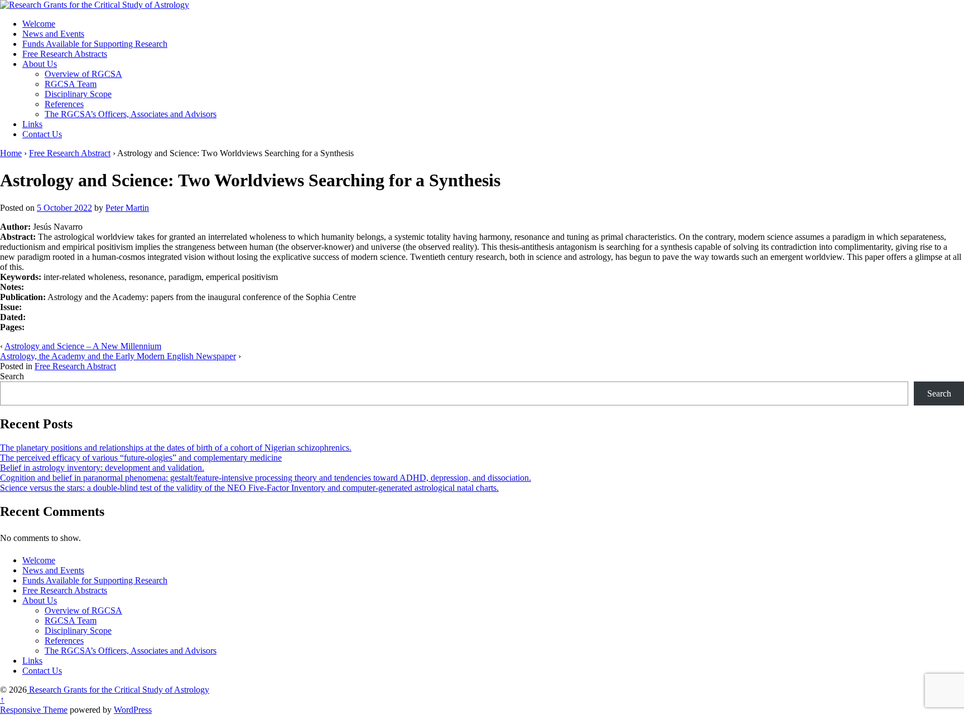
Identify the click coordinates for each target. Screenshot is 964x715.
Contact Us (42, 134)
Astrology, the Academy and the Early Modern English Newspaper (118, 356)
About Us (39, 64)
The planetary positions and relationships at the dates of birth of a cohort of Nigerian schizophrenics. (175, 447)
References (64, 104)
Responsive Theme (34, 709)
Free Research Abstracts (64, 54)
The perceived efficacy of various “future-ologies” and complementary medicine (141, 457)
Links (32, 124)
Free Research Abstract (69, 153)
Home (11, 153)
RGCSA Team (71, 84)
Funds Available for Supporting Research (94, 44)
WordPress (133, 709)
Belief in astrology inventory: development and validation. (102, 467)
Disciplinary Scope (78, 94)
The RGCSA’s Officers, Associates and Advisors (130, 114)
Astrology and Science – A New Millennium (82, 346)
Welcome (38, 23)
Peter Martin (127, 207)
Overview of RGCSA (83, 74)
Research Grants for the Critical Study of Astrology (118, 689)
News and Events (53, 33)
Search (12, 376)
